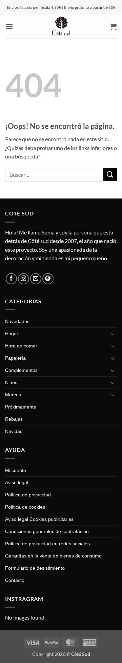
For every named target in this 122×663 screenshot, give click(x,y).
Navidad (14, 431)
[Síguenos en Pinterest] (48, 278)
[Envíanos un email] (35, 278)
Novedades (17, 321)
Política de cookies (25, 507)
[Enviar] (110, 174)
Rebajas (14, 419)
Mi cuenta (15, 470)
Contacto (14, 580)
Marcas (13, 394)
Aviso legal (16, 482)
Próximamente (20, 407)
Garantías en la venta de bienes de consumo (53, 555)
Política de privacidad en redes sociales (47, 543)
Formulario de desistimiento (35, 568)
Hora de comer (21, 345)
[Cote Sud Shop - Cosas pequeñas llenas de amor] (61, 26)
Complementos (21, 370)
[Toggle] (113, 334)
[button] (9, 26)
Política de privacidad (28, 494)
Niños (11, 382)
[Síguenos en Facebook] (11, 278)
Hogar (11, 333)
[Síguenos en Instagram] (23, 278)
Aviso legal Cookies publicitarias (39, 519)
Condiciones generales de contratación (47, 531)
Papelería (15, 358)
